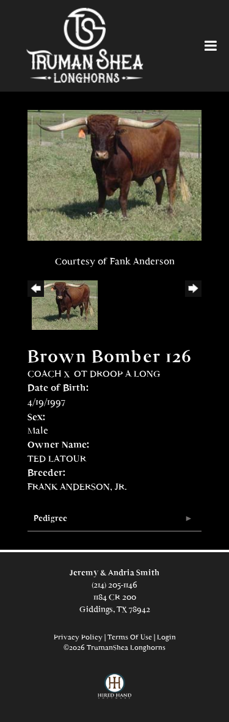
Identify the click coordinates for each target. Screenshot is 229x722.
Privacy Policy (78, 637)
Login (166, 637)
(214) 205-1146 (114, 585)
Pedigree (50, 518)
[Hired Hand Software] (114, 691)
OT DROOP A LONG (117, 373)
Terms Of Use (129, 637)
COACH (44, 373)
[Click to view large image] (114, 174)
